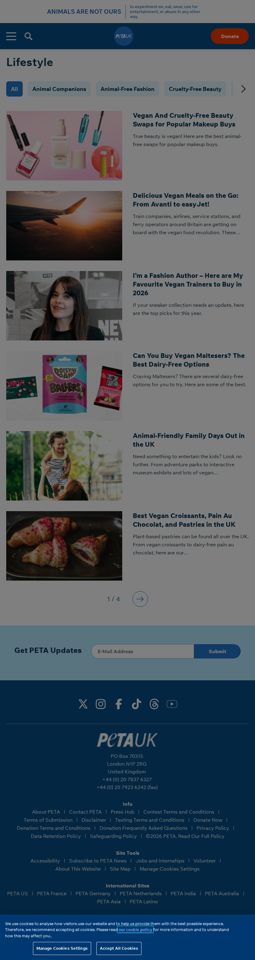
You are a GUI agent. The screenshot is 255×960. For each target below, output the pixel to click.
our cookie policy (135, 929)
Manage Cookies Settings (62, 948)
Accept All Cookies (119, 948)
